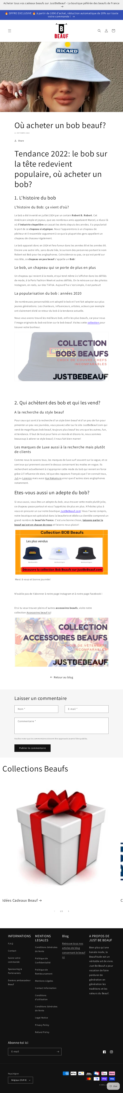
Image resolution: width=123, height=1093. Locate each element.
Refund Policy (42, 1032)
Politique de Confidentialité (43, 960)
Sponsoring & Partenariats (15, 971)
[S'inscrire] (57, 1051)
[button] (9, 30)
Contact (12, 950)
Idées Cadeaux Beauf (20, 900)
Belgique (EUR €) (19, 1080)
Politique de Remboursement (44, 971)
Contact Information (45, 988)
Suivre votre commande (14, 959)
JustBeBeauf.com (70, 511)
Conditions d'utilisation (41, 997)
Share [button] (21, 140)
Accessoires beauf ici (39, 612)
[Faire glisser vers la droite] (68, 911)
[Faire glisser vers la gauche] (54, 911)
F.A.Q (10, 943)
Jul (16, 478)
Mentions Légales (44, 980)
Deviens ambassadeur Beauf (19, 982)
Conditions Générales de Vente (46, 949)
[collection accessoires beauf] (61, 642)
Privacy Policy (42, 1025)
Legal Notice (41, 1017)
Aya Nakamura (53, 478)
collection (94, 322)
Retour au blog (63, 677)
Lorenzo (27, 478)
